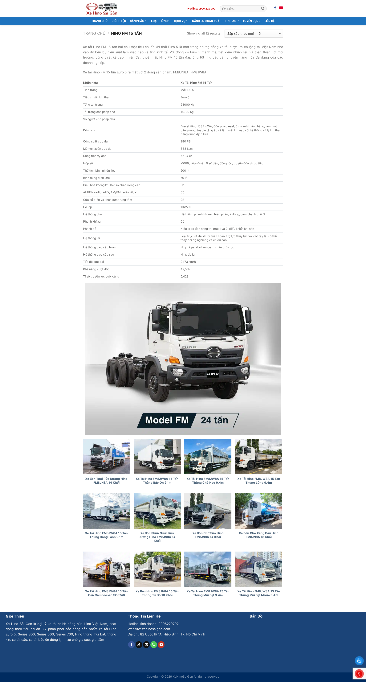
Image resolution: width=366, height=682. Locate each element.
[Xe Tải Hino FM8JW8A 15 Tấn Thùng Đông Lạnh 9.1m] (106, 511)
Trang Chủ (99, 21)
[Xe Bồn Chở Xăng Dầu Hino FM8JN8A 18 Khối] (258, 511)
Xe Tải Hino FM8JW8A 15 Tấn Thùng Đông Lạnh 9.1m (106, 535)
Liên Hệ (270, 21)
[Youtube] (281, 8)
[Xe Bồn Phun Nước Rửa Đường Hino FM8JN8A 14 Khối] (157, 511)
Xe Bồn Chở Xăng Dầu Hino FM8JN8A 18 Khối (259, 535)
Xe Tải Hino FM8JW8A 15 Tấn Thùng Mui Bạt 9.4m (208, 593)
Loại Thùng (159, 21)
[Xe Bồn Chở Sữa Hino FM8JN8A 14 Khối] (207, 511)
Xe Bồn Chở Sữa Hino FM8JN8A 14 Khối (208, 535)
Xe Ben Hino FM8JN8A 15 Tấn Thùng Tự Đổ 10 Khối (157, 593)
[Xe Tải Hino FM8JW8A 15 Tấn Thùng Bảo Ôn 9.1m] (157, 456)
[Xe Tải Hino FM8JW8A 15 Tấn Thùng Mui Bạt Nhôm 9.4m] (258, 569)
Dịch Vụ (179, 21)
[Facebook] (275, 8)
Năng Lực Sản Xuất (206, 21)
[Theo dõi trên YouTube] (161, 644)
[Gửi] (262, 8)
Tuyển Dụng (252, 21)
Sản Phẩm (137, 21)
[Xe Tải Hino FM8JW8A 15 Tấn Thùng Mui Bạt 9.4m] (207, 569)
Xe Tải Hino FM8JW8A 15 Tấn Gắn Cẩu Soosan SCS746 (106, 593)
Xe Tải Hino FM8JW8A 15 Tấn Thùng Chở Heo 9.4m (208, 480)
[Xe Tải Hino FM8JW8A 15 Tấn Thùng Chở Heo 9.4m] (207, 456)
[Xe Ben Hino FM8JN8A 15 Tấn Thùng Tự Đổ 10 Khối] (157, 569)
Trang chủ (94, 33)
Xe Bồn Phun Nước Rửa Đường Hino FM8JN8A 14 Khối (157, 537)
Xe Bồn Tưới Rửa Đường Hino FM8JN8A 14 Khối (106, 480)
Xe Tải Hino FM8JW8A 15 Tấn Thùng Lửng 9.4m (258, 480)
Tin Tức (230, 21)
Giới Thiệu (119, 21)
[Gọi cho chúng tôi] (153, 644)
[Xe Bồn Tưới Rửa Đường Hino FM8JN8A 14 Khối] (106, 456)
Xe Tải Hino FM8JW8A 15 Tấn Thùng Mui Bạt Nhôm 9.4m (258, 593)
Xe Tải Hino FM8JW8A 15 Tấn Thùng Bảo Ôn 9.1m (157, 480)
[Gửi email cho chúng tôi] (146, 644)
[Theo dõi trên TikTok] (139, 644)
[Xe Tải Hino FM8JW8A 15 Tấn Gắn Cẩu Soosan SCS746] (106, 569)
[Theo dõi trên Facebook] (131, 644)
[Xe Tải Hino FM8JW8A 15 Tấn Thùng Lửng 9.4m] (258, 456)
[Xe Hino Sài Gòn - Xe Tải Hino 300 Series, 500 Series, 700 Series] (102, 8)
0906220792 (168, 624)
